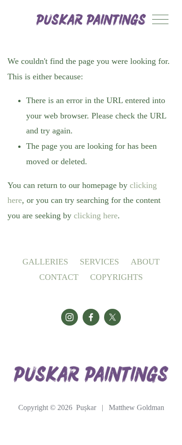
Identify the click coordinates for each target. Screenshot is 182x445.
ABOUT (145, 261)
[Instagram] (69, 317)
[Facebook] (91, 317)
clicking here (96, 215)
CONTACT (58, 277)
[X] (112, 317)
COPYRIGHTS (116, 277)
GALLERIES (45, 261)
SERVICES (99, 261)
